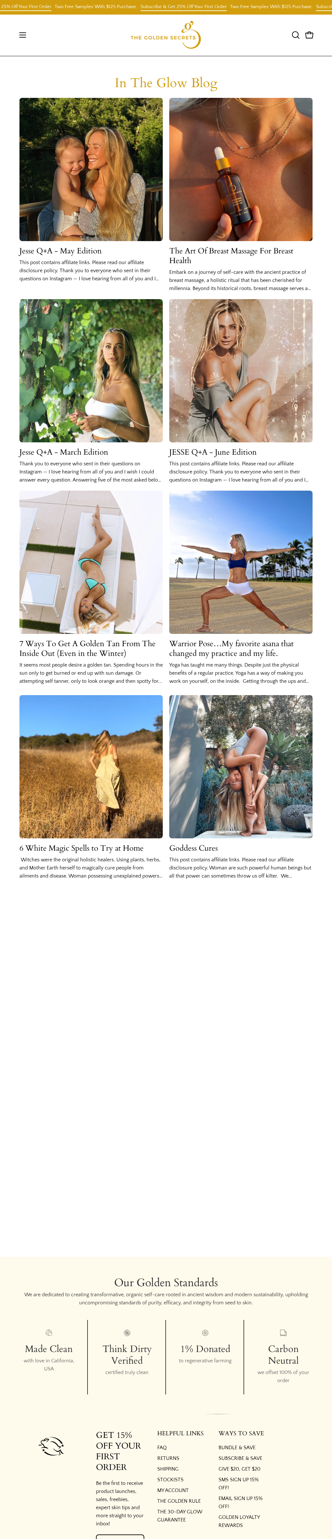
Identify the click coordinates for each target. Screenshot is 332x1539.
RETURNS (168, 1458)
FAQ (162, 1448)
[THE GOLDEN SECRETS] (166, 35)
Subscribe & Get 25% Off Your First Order (156, 6)
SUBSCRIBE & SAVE (240, 1458)
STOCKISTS (170, 1480)
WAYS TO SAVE (241, 1433)
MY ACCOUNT (173, 1490)
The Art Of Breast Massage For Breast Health (231, 256)
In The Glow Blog (166, 83)
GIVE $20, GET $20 (239, 1469)
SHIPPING (168, 1469)
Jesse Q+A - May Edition (60, 251)
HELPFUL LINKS (180, 1433)
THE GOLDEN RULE (179, 1501)
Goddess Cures (193, 848)
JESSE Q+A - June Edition (213, 452)
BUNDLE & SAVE (237, 1448)
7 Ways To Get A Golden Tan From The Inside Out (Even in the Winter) (87, 648)
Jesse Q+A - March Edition (63, 452)
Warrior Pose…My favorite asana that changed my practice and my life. (231, 648)
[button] (295, 35)
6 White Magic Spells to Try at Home (81, 848)
